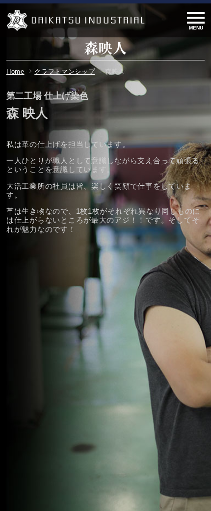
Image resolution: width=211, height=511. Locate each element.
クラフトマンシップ (64, 71)
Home (15, 71)
